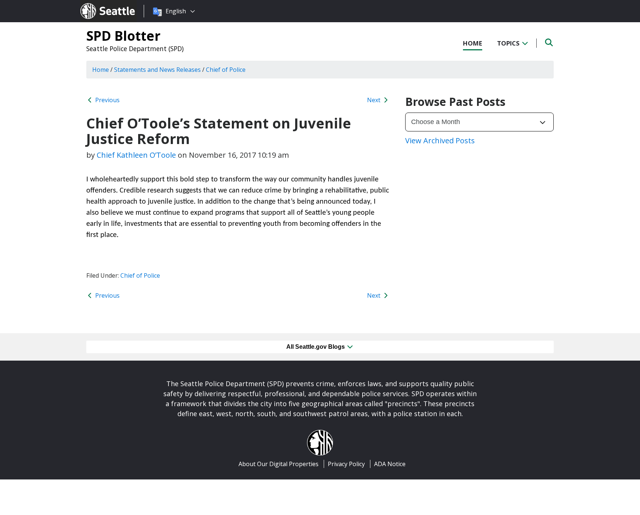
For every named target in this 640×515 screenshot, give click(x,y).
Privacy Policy (346, 464)
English (176, 11)
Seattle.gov (96, 4)
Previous (107, 100)
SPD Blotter (123, 35)
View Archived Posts (440, 141)
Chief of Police (140, 275)
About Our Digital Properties (279, 464)
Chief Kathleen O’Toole (136, 155)
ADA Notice (390, 464)
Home (472, 43)
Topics (509, 43)
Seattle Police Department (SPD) (135, 48)
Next (374, 100)
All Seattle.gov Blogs (316, 347)
